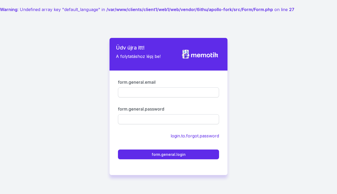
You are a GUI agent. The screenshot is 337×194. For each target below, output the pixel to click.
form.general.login (169, 154)
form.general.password (141, 109)
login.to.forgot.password (195, 135)
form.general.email (137, 82)
